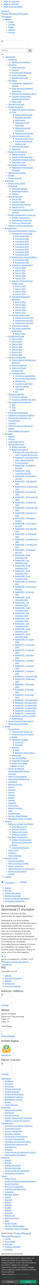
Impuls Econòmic (12, 1218)
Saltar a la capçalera (11, 1)
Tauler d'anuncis (11, 1105)
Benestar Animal (11, 1194)
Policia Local (10, 1215)
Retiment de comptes (13, 1099)
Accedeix (4, 1005)
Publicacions (10, 983)
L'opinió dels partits (13, 893)
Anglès (11, 27)
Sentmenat (9, 1113)
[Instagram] (6, 16)
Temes (4, 1176)
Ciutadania (9, 1192)
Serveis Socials (11, 1223)
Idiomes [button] (8, 19)
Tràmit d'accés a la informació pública (20, 1152)
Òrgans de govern (12, 1091)
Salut (7, 1221)
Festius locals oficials (13, 1110)
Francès (11, 32)
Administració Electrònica (15, 1189)
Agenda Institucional (13, 978)
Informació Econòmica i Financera (19, 1126)
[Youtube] (23, 13)
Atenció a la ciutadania (14, 1186)
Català (10, 22)
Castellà (11, 24)
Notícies (23, 882)
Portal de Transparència (14, 1139)
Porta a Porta (10, 1178)
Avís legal (8, 1244)
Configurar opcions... (9, 1277)
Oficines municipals (13, 1089)
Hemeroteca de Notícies (14, 901)
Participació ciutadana (14, 1097)
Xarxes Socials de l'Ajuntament (17, 898)
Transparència (7, 1123)
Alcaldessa (9, 1081)
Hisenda (8, 1205)
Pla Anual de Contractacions (16, 1136)
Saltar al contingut (11, 4)
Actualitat (10, 882)
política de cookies (22, 1274)
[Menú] (2, 54)
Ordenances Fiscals (13, 1128)
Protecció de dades (12, 1247)
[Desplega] (16, 883)
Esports (8, 1202)
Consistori (9, 1084)
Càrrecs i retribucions (13, 1131)
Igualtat (8, 1207)
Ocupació (9, 1213)
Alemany (11, 30)
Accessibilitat (10, 1241)
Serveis (8, 1102)
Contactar (5, 11)
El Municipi (5, 1107)
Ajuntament (6, 1078)
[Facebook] (14, 13)
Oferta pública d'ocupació (15, 1155)
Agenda (8, 888)
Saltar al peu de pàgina (12, 6)
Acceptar (28, 1282)
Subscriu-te (6, 1055)
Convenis (8, 1149)
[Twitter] (5, 13)
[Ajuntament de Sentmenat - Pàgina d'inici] (14, 44)
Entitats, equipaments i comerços (18, 1118)
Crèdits (8, 1239)
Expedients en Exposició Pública (18, 1142)
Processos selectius (13, 986)
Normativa (9, 1086)
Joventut (8, 1210)
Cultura (8, 1197)
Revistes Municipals (13, 896)
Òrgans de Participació (14, 1094)
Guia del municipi (12, 1115)
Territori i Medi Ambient (14, 1226)
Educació (8, 1200)
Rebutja (10, 1282)
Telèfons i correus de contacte (17, 1120)
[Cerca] (30, 50)
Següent (11, 1036)
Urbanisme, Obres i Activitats (17, 1229)
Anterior (4, 1036)
